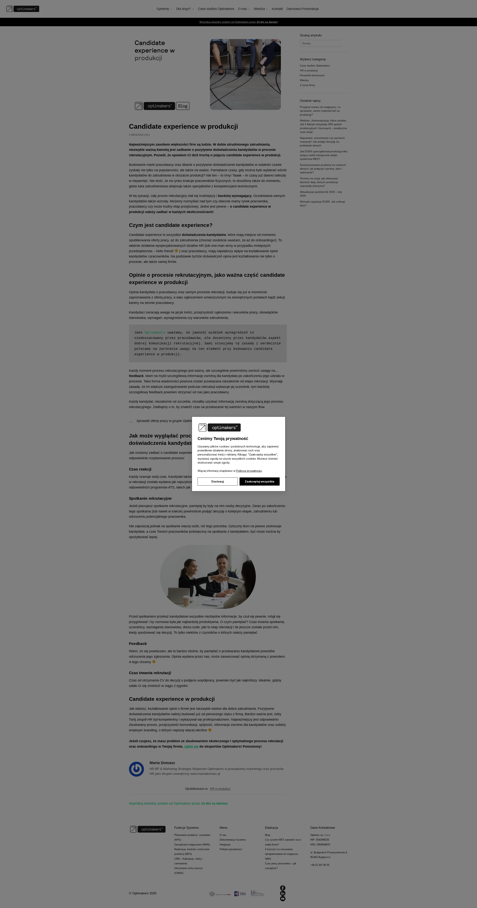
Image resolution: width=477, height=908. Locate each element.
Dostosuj (217, 481)
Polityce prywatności (249, 470)
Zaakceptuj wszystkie (259, 481)
